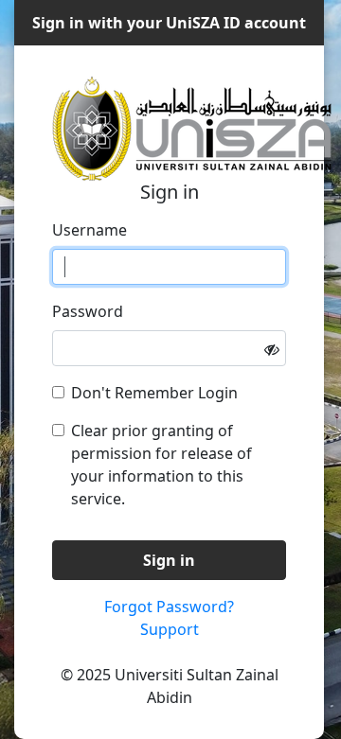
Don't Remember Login (154, 392)
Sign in (169, 560)
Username (89, 230)
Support (169, 629)
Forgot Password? (169, 606)
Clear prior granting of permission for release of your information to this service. (161, 464)
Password (87, 311)
